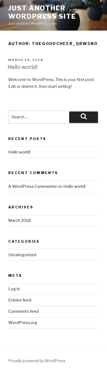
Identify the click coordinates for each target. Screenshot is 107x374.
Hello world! (23, 67)
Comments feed (23, 311)
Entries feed (19, 300)
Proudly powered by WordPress (37, 360)
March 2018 (19, 220)
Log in (14, 288)
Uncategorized (22, 254)
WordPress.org (22, 322)
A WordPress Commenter (32, 186)
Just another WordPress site (42, 12)
